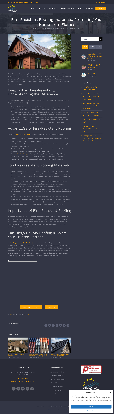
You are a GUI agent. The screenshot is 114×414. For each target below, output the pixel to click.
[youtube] (23, 389)
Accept (91, 406)
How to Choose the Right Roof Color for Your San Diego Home (39, 345)
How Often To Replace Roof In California (17, 345)
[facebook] (18, 389)
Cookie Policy (90, 410)
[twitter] (14, 389)
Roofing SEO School (65, 409)
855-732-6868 (102, 2)
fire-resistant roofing (23, 134)
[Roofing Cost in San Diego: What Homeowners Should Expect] (83, 56)
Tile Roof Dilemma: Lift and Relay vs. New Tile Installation (61, 345)
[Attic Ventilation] (83, 74)
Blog (28, 314)
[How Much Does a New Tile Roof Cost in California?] (83, 66)
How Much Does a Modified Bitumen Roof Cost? (90, 128)
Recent (92, 46)
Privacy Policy (48, 409)
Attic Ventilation (92, 74)
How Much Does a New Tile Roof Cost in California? (94, 65)
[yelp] (32, 389)
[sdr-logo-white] (91, 378)
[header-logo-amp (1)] (22, 260)
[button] (110, 392)
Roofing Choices (23, 154)
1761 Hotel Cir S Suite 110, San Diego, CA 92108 (24, 2)
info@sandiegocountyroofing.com (23, 381)
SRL (11, 314)
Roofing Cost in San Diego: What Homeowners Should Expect (94, 55)
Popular (85, 46)
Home (34, 28)
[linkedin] (27, 389)
